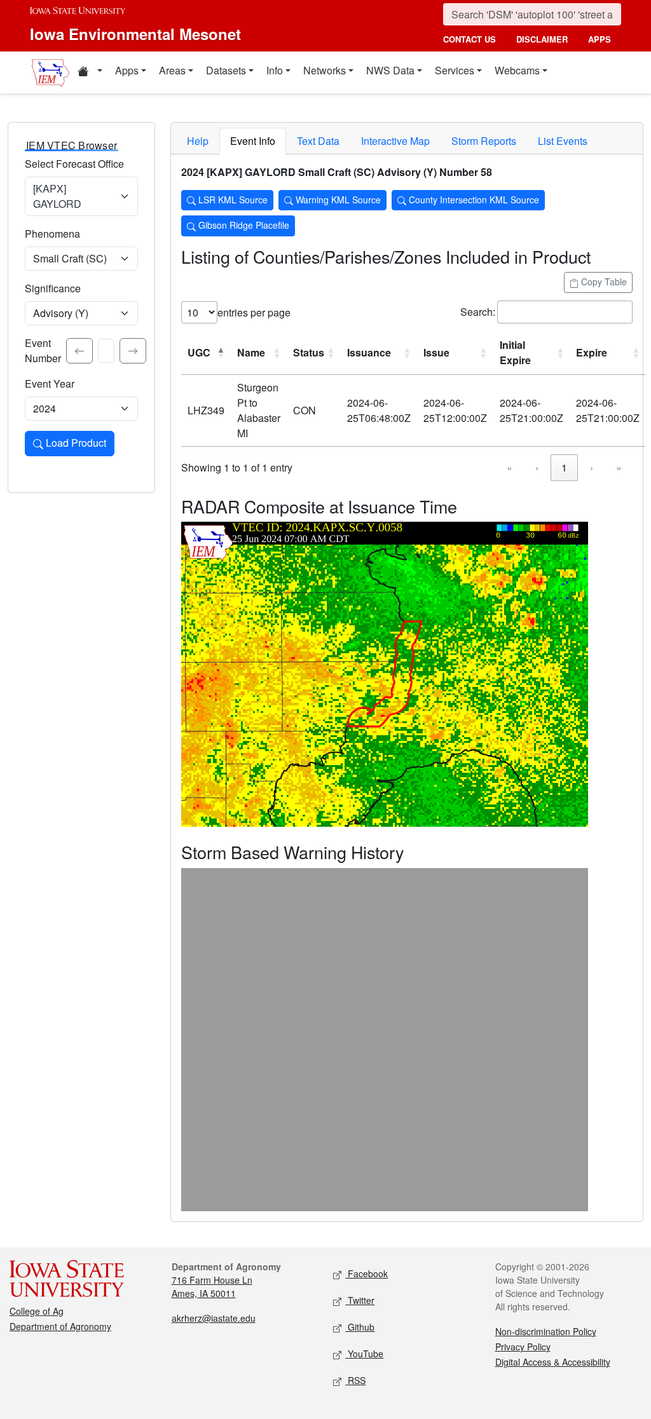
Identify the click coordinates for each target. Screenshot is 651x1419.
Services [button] (454, 70)
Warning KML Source (337, 199)
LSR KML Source (232, 199)
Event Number (43, 350)
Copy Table (603, 281)
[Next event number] (133, 350)
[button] (89, 72)
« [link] (509, 467)
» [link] (619, 467)
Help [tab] (198, 140)
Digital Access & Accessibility (552, 1361)
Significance (53, 288)
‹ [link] (536, 467)
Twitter (359, 1300)
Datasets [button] (226, 70)
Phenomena (52, 233)
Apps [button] (127, 70)
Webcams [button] (517, 70)
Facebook (366, 1273)
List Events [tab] (562, 140)
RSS (355, 1380)
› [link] (591, 467)
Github (359, 1327)
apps (599, 39)
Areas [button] (172, 70)
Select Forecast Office (74, 163)
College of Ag (37, 1311)
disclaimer (542, 39)
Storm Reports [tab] (483, 140)
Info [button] (274, 70)
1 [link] (564, 467)
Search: (477, 311)
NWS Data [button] (390, 70)
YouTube (364, 1353)
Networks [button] (324, 70)
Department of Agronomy (60, 1326)
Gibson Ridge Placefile (242, 225)
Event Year (49, 383)
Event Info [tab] (252, 140)
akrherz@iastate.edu (214, 1318)
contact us (469, 39)
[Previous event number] (79, 350)
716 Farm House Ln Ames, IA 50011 (212, 1286)
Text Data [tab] (318, 140)
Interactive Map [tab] (395, 140)
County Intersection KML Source (472, 199)
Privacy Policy (523, 1346)
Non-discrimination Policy (545, 1331)
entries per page (254, 312)
